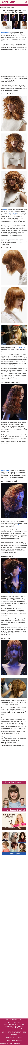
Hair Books (19, 1037)
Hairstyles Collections (10, 7)
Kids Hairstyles (19, 1026)
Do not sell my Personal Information (10, 1043)
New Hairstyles (9, 1023)
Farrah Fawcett (12, 213)
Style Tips (23, 1032)
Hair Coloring (16, 1032)
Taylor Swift (22, 347)
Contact (8, 1040)
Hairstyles (4, 7)
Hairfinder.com (8, 2)
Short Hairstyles (18, 1023)
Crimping (20, 524)
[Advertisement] (14, 63)
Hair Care (4, 1031)
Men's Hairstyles (9, 1026)
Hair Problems (12, 1031)
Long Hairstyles (19, 1024)
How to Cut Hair (21, 1031)
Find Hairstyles (19, 1028)
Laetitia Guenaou (5, 32)
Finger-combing (5, 470)
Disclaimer (19, 1040)
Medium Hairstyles (9, 1024)
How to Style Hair (6, 1032)
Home (1, 7)
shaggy (5, 209)
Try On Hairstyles (9, 1028)
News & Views (10, 1037)
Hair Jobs (14, 1034)
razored (3, 365)
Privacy (13, 1040)
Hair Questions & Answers (16, 1019)
